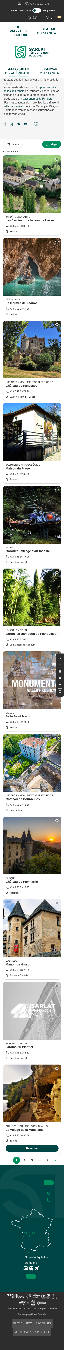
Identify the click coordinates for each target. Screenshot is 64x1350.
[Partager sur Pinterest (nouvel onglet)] (18, 125)
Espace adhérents (49, 1308)
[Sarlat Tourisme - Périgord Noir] (32, 52)
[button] (59, 17)
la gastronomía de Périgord (36, 98)
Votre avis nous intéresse (32, 1332)
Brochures (43, 1323)
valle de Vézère (12, 106)
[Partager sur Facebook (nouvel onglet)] (5, 125)
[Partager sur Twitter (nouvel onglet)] (12, 125)
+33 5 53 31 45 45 (39, 3)
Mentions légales (14, 1308)
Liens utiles (31, 1308)
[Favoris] (47, 17)
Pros (29, 1323)
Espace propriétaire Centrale (32, 1314)
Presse (17, 1323)
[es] (59, 17)
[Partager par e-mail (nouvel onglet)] (25, 125)
